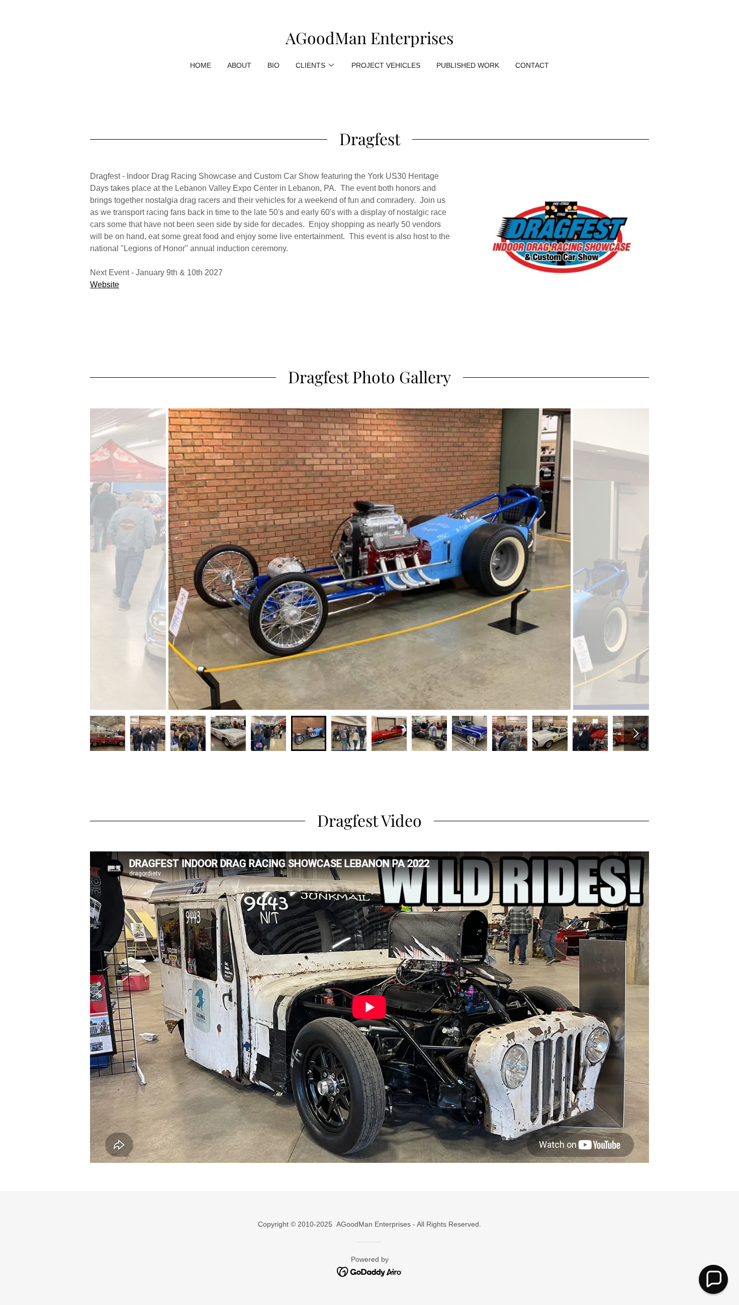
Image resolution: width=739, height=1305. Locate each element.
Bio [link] (273, 65)
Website (104, 284)
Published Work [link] (467, 65)
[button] (315, 65)
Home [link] (200, 65)
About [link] (239, 65)
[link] (369, 41)
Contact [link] (532, 65)
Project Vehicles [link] (385, 65)
